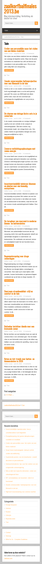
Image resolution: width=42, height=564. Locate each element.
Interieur (8, 508)
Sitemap (8, 536)
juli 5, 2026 (17, 261)
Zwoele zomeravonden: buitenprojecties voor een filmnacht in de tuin (20, 82)
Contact (8, 532)
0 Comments (30, 53)
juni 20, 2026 (18, 364)
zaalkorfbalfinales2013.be (20, 8)
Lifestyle (8, 515)
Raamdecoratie (10, 519)
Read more (9, 70)
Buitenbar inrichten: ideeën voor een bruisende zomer (19, 327)
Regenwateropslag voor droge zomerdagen (16, 257)
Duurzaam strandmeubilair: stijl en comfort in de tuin (18, 292)
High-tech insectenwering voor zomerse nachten (21, 492)
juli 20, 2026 (17, 118)
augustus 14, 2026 (19, 53)
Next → (11, 395)
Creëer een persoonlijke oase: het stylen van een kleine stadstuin (20, 49)
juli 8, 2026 (17, 226)
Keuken (8, 512)
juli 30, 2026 (17, 86)
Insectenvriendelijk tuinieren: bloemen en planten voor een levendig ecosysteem (20, 186)
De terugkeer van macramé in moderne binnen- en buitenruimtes (20, 222)
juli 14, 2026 (17, 153)
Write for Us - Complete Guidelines (16, 539)
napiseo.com (8, 558)
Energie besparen (11, 505)
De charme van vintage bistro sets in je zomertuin (20, 114)
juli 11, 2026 (17, 191)
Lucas (10, 53)
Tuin (8, 75)
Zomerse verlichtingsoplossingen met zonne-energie (19, 150)
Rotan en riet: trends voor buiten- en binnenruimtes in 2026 (19, 360)
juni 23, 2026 (18, 296)
